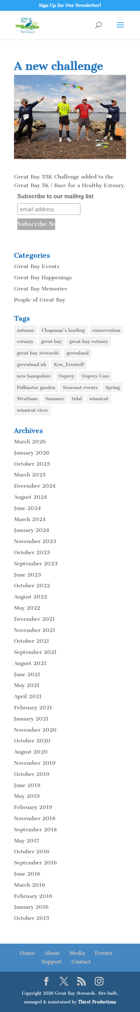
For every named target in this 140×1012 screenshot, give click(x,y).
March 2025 (30, 474)
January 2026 (31, 452)
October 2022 (32, 585)
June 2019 (27, 785)
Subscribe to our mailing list (55, 196)
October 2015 (31, 918)
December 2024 (35, 486)
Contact (81, 961)
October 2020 (32, 740)
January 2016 (31, 907)
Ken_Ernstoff (69, 364)
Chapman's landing (63, 330)
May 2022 (27, 608)
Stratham (27, 398)
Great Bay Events (36, 266)
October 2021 (31, 641)
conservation (106, 330)
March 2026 (30, 441)
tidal (77, 398)
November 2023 (35, 541)
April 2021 (28, 696)
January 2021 (31, 718)
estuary (25, 341)
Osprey (66, 376)
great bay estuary (88, 341)
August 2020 (31, 752)
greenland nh (31, 364)
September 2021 (35, 652)
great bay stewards (38, 353)
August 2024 (30, 497)
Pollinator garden (36, 387)
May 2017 (26, 840)
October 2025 (32, 464)
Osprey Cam (95, 376)
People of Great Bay (39, 300)
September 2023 (35, 563)
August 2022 (30, 596)
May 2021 (26, 685)
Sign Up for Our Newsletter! (70, 5)
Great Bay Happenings (43, 277)
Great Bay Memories (40, 288)
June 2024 (27, 508)
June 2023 (27, 574)
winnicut (98, 398)
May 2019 (26, 796)
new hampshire (34, 376)
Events (103, 953)
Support (51, 961)
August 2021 (30, 663)
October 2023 (32, 552)
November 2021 (34, 630)
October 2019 (31, 774)
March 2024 (30, 519)
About (52, 953)
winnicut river (32, 410)
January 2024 (31, 530)
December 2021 (34, 619)
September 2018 (35, 829)
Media (77, 953)
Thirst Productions (97, 1001)
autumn (25, 330)
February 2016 (33, 896)
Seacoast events (80, 387)
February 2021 (33, 707)
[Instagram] (99, 981)
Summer (54, 398)
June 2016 (27, 874)
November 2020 (35, 730)
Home (27, 953)
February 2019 (33, 807)
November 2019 (34, 763)
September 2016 (35, 862)
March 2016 (29, 885)
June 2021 (27, 674)
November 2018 (34, 818)
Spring (112, 387)
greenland (77, 353)
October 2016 (31, 851)
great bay (51, 341)
